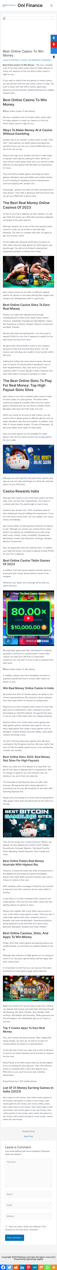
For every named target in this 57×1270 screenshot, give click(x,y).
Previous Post (28, 1131)
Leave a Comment (11, 60)
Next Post (28, 1136)
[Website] (28, 1217)
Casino (24, 60)
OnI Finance (30, 5)
